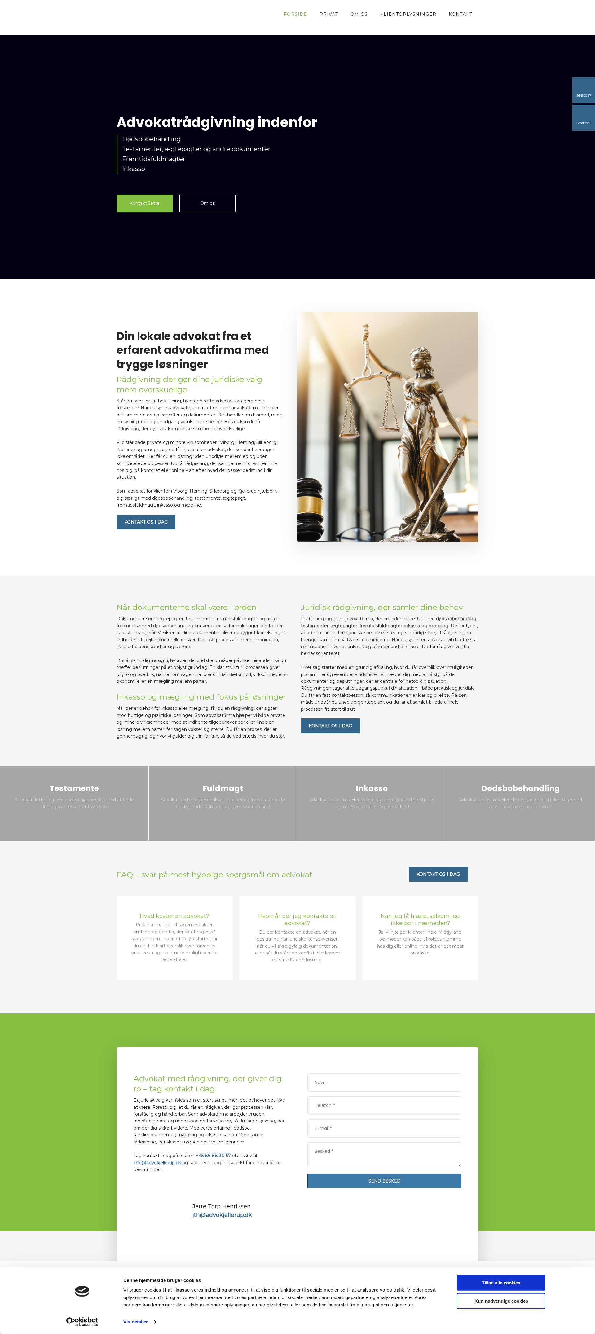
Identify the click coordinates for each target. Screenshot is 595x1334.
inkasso (412, 626)
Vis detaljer (135, 1321)
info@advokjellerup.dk (157, 1162)
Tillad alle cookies (501, 1282)
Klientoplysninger (408, 14)
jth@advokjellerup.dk (222, 1215)
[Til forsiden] (151, 14)
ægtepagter (344, 626)
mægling (438, 626)
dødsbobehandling (456, 618)
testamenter (314, 626)
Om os (359, 14)
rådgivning (242, 708)
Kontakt (460, 14)
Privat (329, 14)
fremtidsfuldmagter (380, 626)
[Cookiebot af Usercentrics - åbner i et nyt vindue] (82, 1322)
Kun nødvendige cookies (501, 1300)
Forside (295, 14)
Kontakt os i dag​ (146, 522)
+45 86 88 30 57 (213, 1155)
